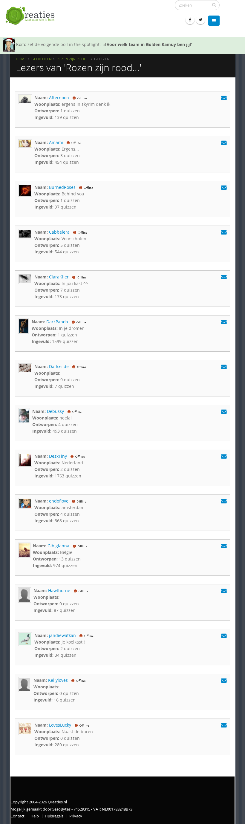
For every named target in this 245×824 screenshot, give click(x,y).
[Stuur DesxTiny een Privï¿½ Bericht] (224, 456)
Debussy (55, 411)
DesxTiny (58, 456)
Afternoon (59, 97)
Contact (17, 816)
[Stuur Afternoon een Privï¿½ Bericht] (224, 97)
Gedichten (41, 58)
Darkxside (59, 366)
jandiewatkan (62, 635)
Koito (21, 44)
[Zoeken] (214, 5)
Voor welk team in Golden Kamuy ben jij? (149, 44)
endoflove (58, 501)
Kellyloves (58, 680)
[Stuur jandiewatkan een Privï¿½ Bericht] (224, 635)
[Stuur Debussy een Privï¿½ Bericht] (224, 411)
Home (21, 58)
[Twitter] (200, 19)
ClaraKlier (59, 277)
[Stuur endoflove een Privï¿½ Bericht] (224, 501)
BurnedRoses (62, 187)
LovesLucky (60, 725)
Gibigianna (58, 546)
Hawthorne (59, 590)
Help (34, 816)
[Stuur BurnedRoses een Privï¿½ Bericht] (224, 187)
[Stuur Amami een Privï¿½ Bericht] (224, 142)
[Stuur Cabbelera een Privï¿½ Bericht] (224, 232)
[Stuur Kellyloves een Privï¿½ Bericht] (224, 680)
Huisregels (54, 816)
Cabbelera (59, 232)
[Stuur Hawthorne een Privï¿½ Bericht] (224, 590)
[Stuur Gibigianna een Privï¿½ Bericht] (224, 546)
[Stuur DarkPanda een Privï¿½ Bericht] (224, 321)
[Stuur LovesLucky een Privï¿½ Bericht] (224, 725)
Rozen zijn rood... (72, 58)
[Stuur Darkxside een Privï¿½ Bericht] (224, 366)
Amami (56, 142)
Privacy (75, 816)
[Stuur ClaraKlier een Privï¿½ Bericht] (224, 277)
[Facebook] (190, 19)
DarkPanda (57, 321)
